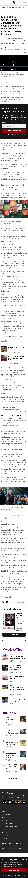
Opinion (3, 13)
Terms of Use (6, 835)
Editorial (7, 724)
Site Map (4, 838)
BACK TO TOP (13, 778)
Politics (7, 746)
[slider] (14, 66)
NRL (9, 351)
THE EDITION (6, 814)
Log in (24, 2)
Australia (12, 671)
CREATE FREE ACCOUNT (14, 870)
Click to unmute (8, 64)
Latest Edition (14, 635)
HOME (4, 811)
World (7, 735)
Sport (8, 13)
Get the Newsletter (14, 131)
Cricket (12, 660)
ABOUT (4, 817)
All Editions (14, 639)
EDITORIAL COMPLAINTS (9, 826)
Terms (18, 134)
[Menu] (2, 3)
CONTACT (5, 820)
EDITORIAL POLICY (7, 823)
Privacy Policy (6, 833)
